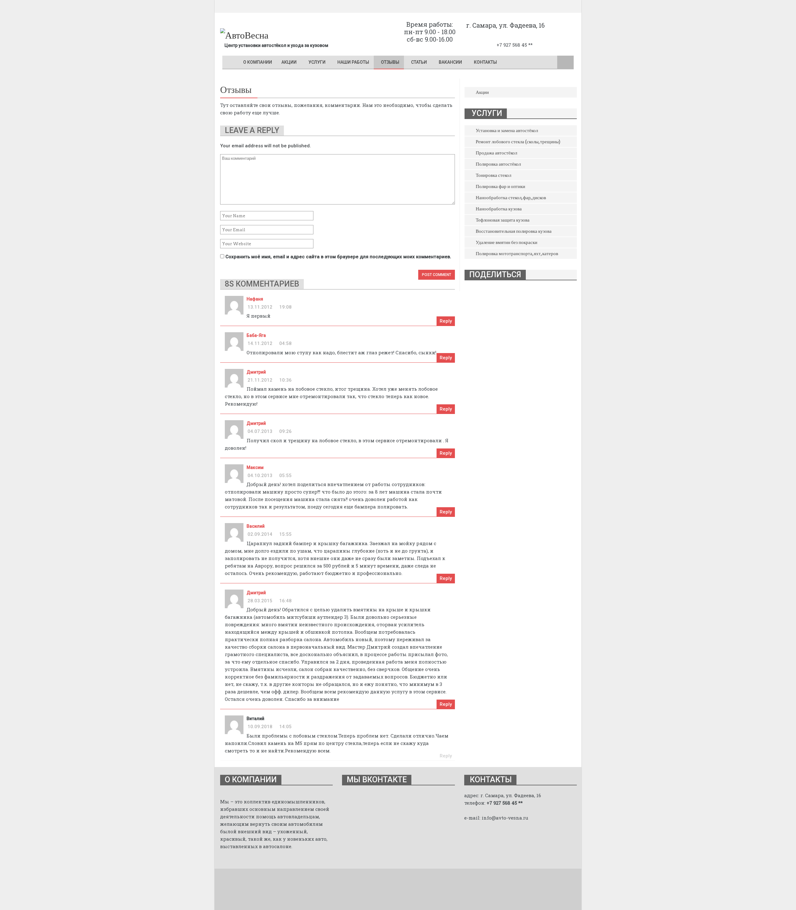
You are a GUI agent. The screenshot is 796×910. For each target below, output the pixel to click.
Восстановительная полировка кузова (514, 231)
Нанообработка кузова (499, 209)
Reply (446, 321)
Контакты (485, 62)
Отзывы (390, 62)
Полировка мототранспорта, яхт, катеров (517, 253)
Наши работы (353, 62)
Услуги (317, 62)
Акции (289, 62)
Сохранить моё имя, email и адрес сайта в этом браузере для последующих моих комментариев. (338, 257)
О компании (257, 62)
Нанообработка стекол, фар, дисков (511, 197)
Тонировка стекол (493, 175)
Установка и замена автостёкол (507, 130)
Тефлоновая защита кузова (503, 220)
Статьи (419, 62)
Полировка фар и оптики (500, 186)
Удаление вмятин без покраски (506, 242)
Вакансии (450, 62)
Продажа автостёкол (496, 153)
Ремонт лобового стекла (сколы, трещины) (518, 142)
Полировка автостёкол (498, 164)
